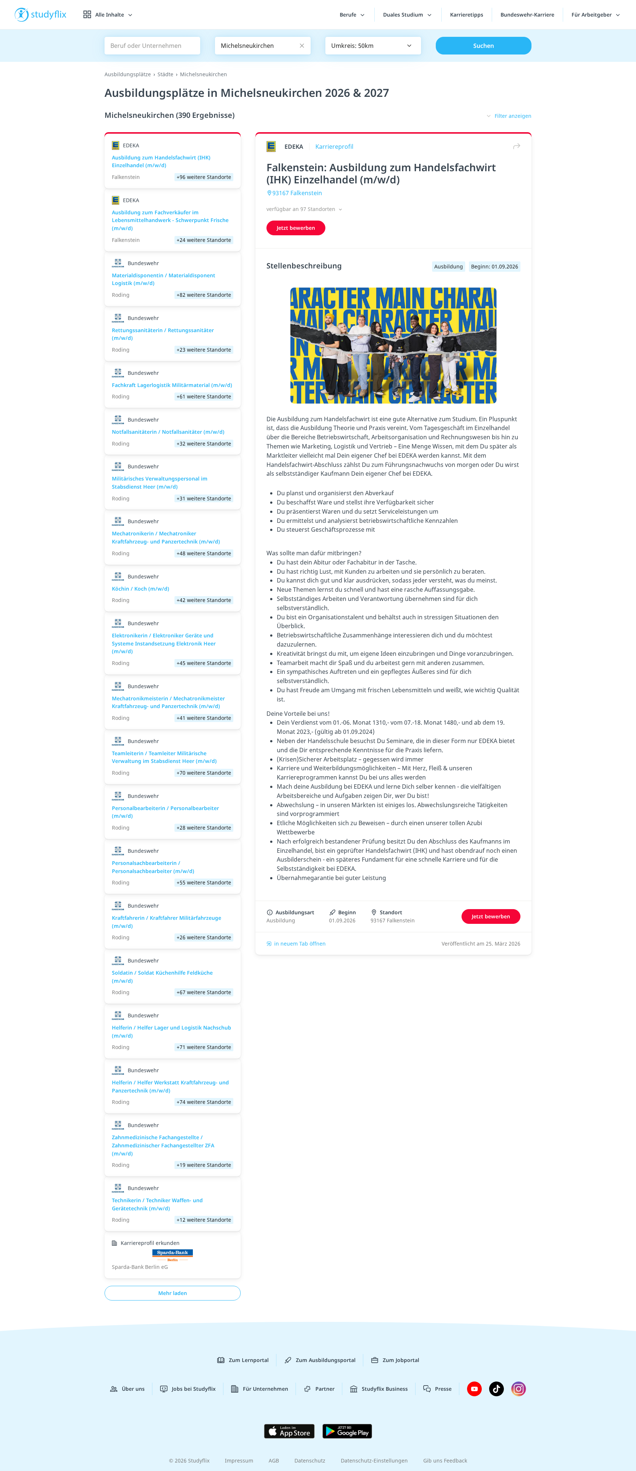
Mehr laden (172, 1292)
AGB (274, 1460)
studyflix (49, 14)
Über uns (133, 1388)
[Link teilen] (514, 146)
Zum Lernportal (249, 1359)
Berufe (349, 14)
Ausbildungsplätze (128, 74)
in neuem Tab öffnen (300, 943)
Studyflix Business (385, 1388)
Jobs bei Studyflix (194, 1388)
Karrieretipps (466, 14)
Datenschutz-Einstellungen (374, 1460)
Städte (165, 74)
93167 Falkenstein (297, 193)
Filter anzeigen (513, 115)
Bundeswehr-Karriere (527, 14)
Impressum (239, 1460)
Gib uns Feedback (445, 1460)
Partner (325, 1388)
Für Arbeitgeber (592, 14)
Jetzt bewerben (296, 227)
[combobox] (373, 45)
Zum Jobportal (401, 1359)
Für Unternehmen (265, 1388)
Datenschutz (309, 1460)
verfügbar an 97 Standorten (301, 208)
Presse (443, 1388)
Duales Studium (404, 14)
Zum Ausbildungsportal (326, 1359)
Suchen (483, 46)
